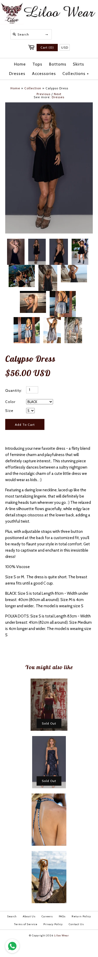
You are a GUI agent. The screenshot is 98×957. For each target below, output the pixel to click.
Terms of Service (25, 924)
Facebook (64, 33)
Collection (32, 88)
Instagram (77, 33)
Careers (47, 916)
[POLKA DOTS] (47, 268)
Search (12, 916)
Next (57, 94)
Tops (37, 64)
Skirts (78, 64)
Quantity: (13, 390)
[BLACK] (49, 105)
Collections (75, 73)
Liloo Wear (61, 935)
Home (20, 64)
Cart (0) (47, 47)
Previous (43, 94)
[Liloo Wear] (49, 23)
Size (9, 410)
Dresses (17, 73)
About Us (29, 916)
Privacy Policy (53, 924)
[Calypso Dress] (63, 294)
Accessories (44, 73)
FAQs (62, 916)
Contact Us (76, 924)
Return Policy (81, 916)
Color (10, 401)
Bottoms (57, 64)
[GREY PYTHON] (27, 320)
